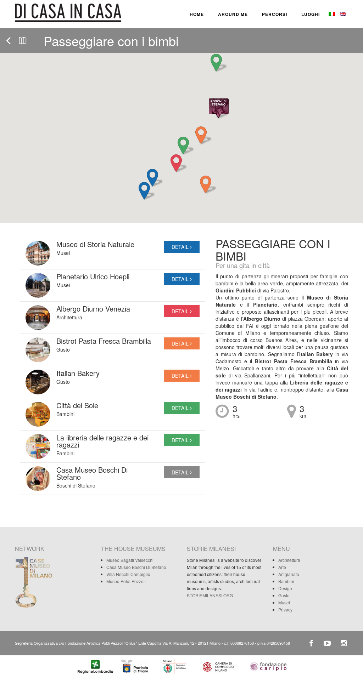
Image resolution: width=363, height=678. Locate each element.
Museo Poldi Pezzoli (126, 581)
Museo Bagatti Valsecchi (129, 560)
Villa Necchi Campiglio (128, 574)
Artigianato (288, 574)
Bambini (286, 581)
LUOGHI (310, 14)
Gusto (284, 595)
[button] (144, 191)
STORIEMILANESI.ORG (210, 595)
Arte (282, 567)
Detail (181, 246)
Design (285, 588)
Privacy (285, 609)
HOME (197, 14)
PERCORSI (274, 14)
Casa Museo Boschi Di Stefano (136, 567)
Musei (284, 602)
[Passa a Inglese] (342, 14)
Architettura (289, 560)
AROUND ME (233, 14)
